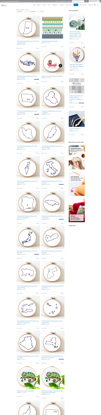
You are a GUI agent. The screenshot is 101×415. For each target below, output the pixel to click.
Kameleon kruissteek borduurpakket (25, 391)
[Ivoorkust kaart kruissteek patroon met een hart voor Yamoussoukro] (28, 202)
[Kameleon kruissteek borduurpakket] (28, 377)
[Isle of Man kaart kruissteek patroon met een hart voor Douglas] (52, 132)
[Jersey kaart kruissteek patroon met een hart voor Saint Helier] (28, 272)
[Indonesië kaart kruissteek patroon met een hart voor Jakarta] (28, 62)
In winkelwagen (20, 48)
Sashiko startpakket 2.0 (75, 128)
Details (38, 48)
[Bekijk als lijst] (43, 12)
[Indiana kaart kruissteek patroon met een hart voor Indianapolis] (28, 27)
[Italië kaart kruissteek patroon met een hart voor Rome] (52, 167)
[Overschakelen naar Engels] (85, 1)
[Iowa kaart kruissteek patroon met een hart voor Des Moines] (28, 97)
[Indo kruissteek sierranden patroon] (52, 27)
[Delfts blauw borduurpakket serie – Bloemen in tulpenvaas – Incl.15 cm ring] (77, 55)
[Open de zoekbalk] (97, 4)
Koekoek (18, 9)
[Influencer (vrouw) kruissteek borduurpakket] (52, 62)
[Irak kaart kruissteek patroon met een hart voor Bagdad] (52, 97)
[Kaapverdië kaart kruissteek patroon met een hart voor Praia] (52, 307)
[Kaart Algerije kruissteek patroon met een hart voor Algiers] (28, 342)
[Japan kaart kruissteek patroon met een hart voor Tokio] (28, 237)
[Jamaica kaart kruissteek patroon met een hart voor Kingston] (52, 202)
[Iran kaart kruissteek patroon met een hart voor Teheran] (28, 132)
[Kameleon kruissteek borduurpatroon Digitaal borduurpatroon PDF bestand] (52, 377)
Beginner (22, 9)
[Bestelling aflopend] (28, 11)
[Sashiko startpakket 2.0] (77, 119)
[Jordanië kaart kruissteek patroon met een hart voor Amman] (52, 272)
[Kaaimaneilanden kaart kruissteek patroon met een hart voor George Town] (28, 307)
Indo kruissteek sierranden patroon (50, 41)
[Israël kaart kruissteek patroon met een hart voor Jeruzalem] (28, 167)
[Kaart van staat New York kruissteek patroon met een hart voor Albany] (52, 342)
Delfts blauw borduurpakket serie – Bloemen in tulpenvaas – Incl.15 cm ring (77, 66)
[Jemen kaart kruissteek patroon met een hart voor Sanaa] (52, 237)
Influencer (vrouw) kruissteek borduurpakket (52, 76)
